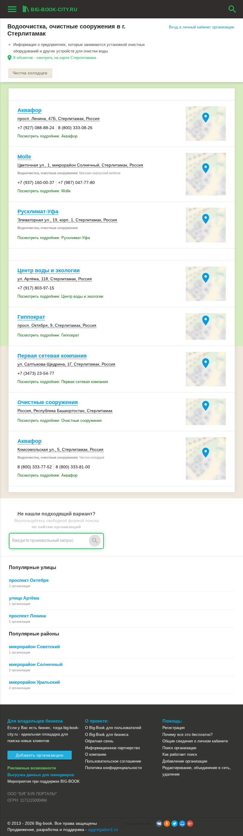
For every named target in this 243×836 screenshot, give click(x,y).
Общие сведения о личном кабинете (195, 741)
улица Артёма (24, 597)
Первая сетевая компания (52, 356)
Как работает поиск (179, 754)
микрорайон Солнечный (36, 664)
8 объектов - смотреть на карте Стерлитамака (54, 57)
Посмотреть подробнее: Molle (44, 191)
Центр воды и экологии (48, 270)
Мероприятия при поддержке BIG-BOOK (43, 781)
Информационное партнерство (112, 748)
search (232, 9)
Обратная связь (99, 741)
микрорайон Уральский (34, 682)
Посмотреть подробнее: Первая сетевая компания (62, 381)
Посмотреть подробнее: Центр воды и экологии (60, 296)
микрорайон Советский (34, 646)
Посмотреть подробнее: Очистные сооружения (59, 420)
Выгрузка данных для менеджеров (40, 775)
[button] (159, 823)
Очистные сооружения (47, 402)
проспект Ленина (27, 615)
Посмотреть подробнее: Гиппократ (48, 335)
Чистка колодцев (30, 73)
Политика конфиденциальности (113, 767)
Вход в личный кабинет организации (201, 27)
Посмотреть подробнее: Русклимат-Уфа (53, 238)
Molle (24, 157)
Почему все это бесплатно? (187, 734)
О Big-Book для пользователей (113, 728)
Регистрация (173, 728)
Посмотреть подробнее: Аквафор (47, 136)
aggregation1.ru (103, 829)
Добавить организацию (39, 755)
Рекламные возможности (31, 768)
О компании (95, 754)
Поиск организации (179, 748)
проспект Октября (29, 580)
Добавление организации (184, 761)
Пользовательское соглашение (113, 761)
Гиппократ (31, 317)
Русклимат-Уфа (37, 211)
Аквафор (29, 110)
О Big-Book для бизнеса (106, 734)
